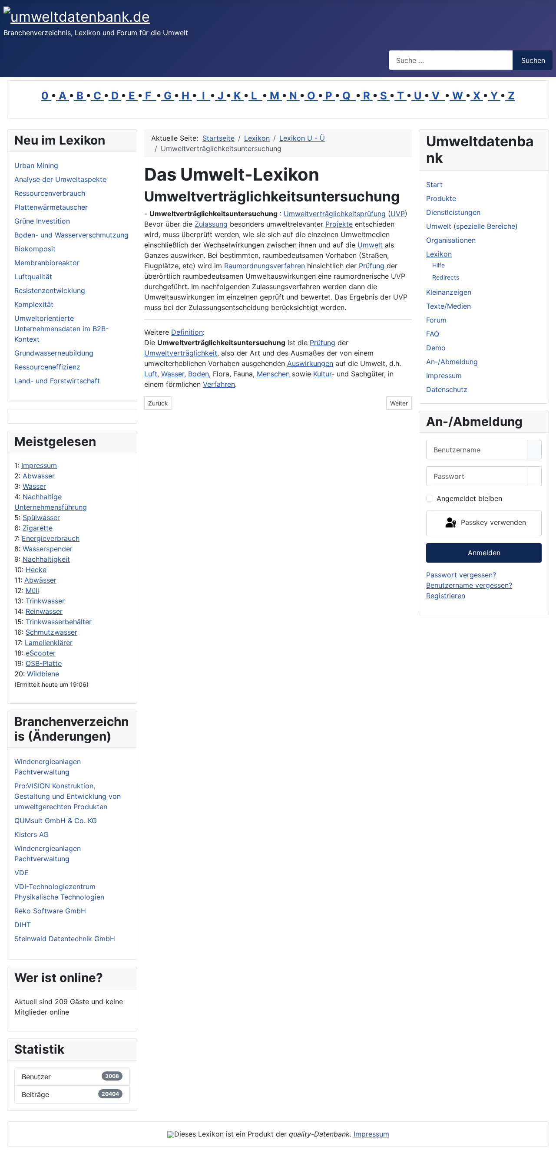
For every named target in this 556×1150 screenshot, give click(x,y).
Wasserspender (48, 548)
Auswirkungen (310, 363)
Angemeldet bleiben (469, 498)
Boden (198, 373)
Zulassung (211, 224)
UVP (398, 213)
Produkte (441, 198)
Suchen (533, 60)
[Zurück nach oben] (545, 1139)
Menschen (273, 373)
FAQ (432, 334)
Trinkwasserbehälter (59, 621)
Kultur (322, 373)
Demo (436, 347)
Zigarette (38, 528)
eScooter (41, 653)
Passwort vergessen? (461, 574)
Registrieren (445, 595)
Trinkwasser (45, 600)
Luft (150, 373)
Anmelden (484, 552)
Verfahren (219, 384)
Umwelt (370, 245)
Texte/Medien (448, 306)
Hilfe (438, 265)
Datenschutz (446, 389)
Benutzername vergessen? (469, 585)
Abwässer (40, 580)
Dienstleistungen (453, 212)
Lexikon (439, 254)
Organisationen (451, 240)
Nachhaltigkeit (46, 559)
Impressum (39, 465)
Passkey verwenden (492, 522)
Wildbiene (43, 673)
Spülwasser (41, 517)
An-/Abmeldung (452, 361)
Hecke (36, 569)
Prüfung (371, 265)
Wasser (34, 486)
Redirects (445, 277)
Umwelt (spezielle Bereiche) (472, 226)
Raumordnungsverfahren (264, 265)
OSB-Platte (44, 663)
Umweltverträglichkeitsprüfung (335, 213)
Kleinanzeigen (448, 292)
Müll (32, 590)
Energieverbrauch (50, 538)
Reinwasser (44, 611)
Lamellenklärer (49, 642)
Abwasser (39, 475)
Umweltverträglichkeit (180, 353)
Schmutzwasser (51, 632)
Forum (436, 320)
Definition (187, 332)
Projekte (339, 224)
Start (434, 184)
